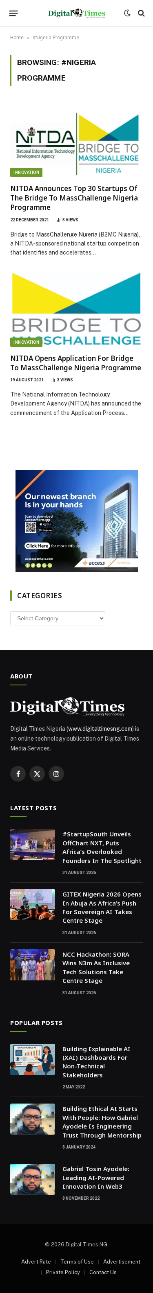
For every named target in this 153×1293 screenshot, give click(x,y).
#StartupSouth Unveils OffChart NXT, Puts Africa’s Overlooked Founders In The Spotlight (102, 847)
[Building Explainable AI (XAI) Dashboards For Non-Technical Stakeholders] (32, 1059)
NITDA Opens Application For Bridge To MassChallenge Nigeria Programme (75, 363)
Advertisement (121, 1262)
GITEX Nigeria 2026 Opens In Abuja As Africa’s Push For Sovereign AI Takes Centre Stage (102, 907)
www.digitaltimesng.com (100, 728)
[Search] (140, 13)
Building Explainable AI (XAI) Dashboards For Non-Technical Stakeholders (96, 1062)
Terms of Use (77, 1262)
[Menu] (13, 13)
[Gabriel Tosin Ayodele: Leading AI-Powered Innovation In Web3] (32, 1179)
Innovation (26, 172)
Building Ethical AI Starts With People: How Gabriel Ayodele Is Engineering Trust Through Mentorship (102, 1121)
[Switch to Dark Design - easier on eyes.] (127, 13)
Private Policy (63, 1272)
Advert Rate (36, 1262)
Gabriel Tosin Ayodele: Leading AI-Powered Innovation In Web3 (95, 1177)
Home (17, 38)
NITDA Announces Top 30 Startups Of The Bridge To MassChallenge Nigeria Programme (74, 198)
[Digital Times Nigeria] (76, 13)
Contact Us (103, 1272)
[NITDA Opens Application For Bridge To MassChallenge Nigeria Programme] (76, 309)
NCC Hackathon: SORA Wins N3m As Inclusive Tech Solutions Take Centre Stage (96, 967)
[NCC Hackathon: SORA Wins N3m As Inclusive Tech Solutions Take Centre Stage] (32, 964)
